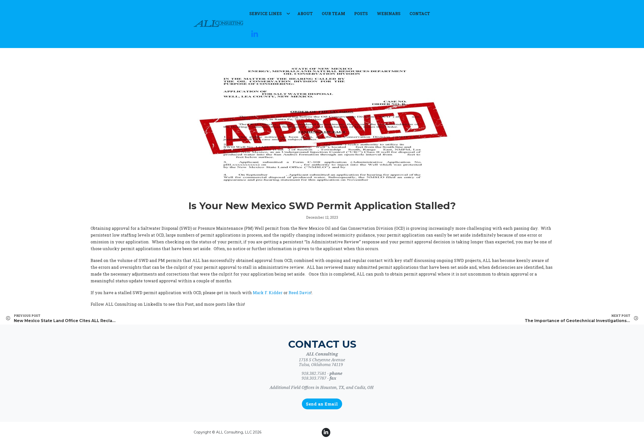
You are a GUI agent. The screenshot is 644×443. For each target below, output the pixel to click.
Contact (420, 13)
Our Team (333, 13)
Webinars (388, 13)
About (305, 13)
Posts (361, 13)
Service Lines (265, 13)
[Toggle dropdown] (287, 13)
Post (189, 304)
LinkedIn (153, 304)
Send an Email (322, 404)
